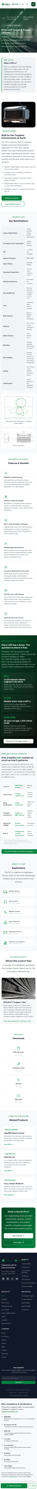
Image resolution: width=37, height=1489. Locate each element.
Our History (5, 1336)
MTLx (3, 1296)
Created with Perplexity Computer (18, 1395)
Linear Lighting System (8, 1313)
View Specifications (13, 204)
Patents (4, 1340)
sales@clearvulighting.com (10, 1411)
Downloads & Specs (28, 1296)
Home (3, 18)
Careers (4, 1350)
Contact (4, 1357)
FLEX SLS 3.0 (6, 1303)
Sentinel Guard (6, 1323)
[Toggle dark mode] (23, 4)
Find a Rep (17, 1242)
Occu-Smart (5, 1309)
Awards (4, 1343)
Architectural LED (7, 1306)
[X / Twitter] (12, 1279)
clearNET (4, 1299)
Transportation (26, 1264)
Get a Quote (17, 1236)
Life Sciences (26, 1279)
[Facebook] (7, 1279)
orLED (3, 1316)
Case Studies (26, 1303)
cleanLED (4, 1320)
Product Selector (27, 1299)
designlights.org (13, 1476)
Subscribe (18, 1382)
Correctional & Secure (28, 1283)
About (3, 1333)
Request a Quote (11, 198)
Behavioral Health (27, 1286)
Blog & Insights (26, 1306)
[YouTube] (17, 1279)
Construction (26, 1267)
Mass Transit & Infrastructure (11, 18)
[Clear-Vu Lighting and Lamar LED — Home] (11, 4)
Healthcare (25, 1276)
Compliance (25, 1309)
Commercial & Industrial (26, 1271)
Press (3, 1347)
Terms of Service (23, 1392)
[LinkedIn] (3, 1279)
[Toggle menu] (33, 4)
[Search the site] (27, 4)
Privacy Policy (13, 1392)
